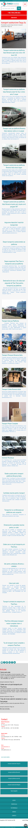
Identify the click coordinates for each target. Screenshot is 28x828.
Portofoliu (14, 804)
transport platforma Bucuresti (14, 772)
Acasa (14, 800)
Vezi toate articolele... (5, 709)
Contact (14, 815)
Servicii (14, 812)
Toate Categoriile (14, 791)
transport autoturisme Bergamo (14, 784)
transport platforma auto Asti (14, 778)
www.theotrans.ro (5, 746)
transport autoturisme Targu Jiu (14, 763)
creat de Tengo (25, 820)
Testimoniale (14, 808)
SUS (26, 825)
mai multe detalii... (5, 757)
